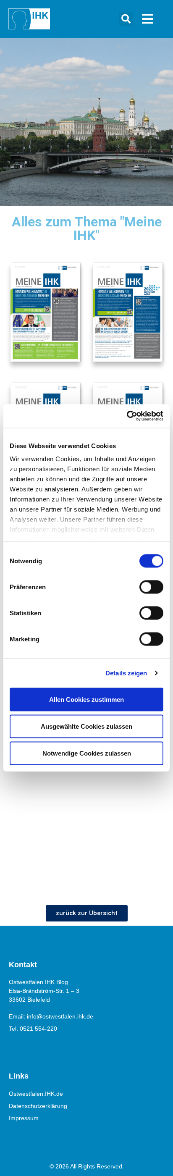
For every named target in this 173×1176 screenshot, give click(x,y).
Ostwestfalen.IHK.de (36, 1093)
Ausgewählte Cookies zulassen (86, 726)
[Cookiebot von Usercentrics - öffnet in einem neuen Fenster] (126, 416)
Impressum (24, 1118)
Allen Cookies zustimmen (86, 699)
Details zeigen (126, 673)
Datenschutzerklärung (38, 1105)
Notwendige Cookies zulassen (86, 752)
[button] (126, 19)
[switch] (151, 586)
